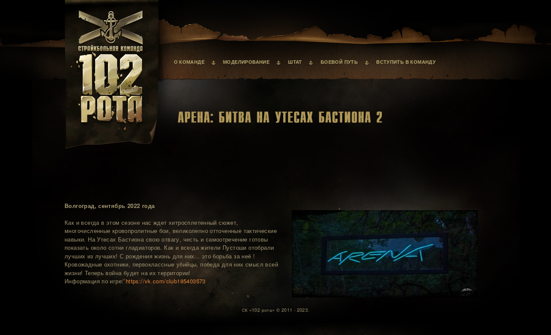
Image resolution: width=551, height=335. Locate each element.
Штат (295, 62)
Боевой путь (339, 62)
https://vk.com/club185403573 (166, 281)
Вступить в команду (406, 62)
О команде (189, 62)
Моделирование (246, 62)
